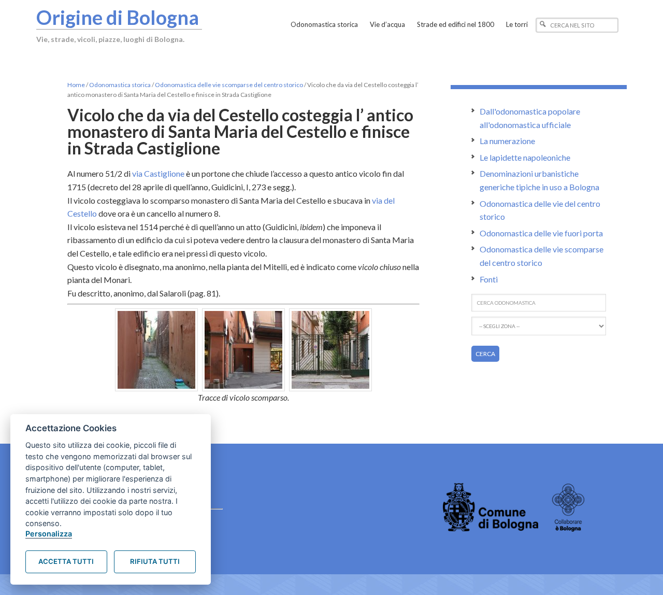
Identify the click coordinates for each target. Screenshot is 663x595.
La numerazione (507, 141)
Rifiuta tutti (155, 561)
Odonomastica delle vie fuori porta (541, 233)
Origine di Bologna (117, 17)
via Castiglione (158, 173)
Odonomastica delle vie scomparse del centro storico (229, 85)
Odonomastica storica (120, 85)
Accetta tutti (66, 561)
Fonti (489, 279)
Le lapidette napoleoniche (525, 157)
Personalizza (48, 533)
